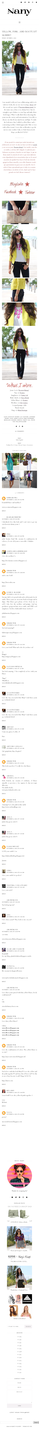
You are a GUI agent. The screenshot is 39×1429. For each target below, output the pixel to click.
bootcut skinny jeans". (27, 107)
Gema (9, 870)
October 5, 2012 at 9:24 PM (15, 499)
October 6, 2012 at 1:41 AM (15, 668)
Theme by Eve (27, 1426)
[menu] (3, 2)
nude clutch (18, 418)
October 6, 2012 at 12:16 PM (15, 951)
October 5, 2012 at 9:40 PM (15, 536)
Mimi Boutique (23, 410)
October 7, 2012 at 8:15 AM (15, 1018)
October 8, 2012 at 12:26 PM (16, 1092)
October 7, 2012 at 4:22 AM (11, 989)
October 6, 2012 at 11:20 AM (16, 916)
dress (31, 105)
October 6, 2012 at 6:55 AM (15, 801)
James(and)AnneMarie (17, 551)
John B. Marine (14, 592)
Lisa (8, 915)
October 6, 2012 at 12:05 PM (11, 931)
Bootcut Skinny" (24, 390)
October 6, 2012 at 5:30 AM (15, 777)
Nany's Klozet (16, 1426)
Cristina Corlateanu (17, 885)
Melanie (10, 1090)
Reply (4, 511)
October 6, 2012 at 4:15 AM (15, 729)
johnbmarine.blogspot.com (10, 613)
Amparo (10, 727)
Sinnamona (12, 498)
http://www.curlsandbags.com (11, 807)
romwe (13, 420)
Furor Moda (25, 398)
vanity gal (26, 420)
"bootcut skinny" (18, 147)
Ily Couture (24, 403)
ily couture (24, 416)
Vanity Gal (24, 395)
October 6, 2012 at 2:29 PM (15, 968)
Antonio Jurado (15, 746)
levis (11, 418)
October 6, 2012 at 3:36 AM (15, 694)
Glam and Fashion (15, 949)
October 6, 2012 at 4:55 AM (15, 748)
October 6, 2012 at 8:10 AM (15, 848)
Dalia (9, 1112)
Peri (8, 534)
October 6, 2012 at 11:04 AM (11, 902)
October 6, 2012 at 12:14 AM (15, 594)
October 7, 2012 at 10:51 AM (16, 1047)
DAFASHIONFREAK (14, 666)
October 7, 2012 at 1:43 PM (15, 1068)
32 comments (19, 431)
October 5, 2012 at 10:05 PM (16, 553)
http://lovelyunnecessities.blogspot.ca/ (14, 561)
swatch (19, 420)
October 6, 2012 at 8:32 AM (15, 872)
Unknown (11, 571)
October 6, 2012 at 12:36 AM (16, 625)
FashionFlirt (13, 846)
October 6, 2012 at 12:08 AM (16, 572)
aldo (6, 416)
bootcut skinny (13, 416)
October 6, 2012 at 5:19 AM (15, 763)
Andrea (10, 776)
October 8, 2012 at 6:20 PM (15, 1114)
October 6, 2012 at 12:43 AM (16, 644)
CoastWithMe (13, 693)
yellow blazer (21, 421)
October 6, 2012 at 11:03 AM (16, 887)
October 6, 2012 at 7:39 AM (15, 819)
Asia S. (9, 817)
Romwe (22, 393)
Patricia (11, 966)
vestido (35, 145)
